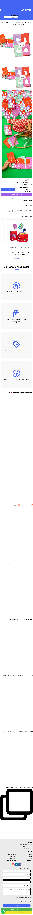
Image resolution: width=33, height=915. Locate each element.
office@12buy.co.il (25, 845)
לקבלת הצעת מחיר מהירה (16, 913)
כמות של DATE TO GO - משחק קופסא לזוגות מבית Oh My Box (24, 189)
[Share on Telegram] (13, 211)
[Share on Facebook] (26, 211)
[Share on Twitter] (24, 211)
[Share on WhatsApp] (15, 211)
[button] (22, 199)
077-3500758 (26, 849)
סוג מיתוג (29, 180)
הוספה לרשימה (8, 189)
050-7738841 (26, 847)
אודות (30, 856)
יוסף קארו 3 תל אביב (25, 851)
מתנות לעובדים (12, 858)
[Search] (17, 18)
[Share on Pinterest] (21, 211)
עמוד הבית (28, 22)
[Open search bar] (11, 13)
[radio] (25, 179)
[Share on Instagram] (10, 211)
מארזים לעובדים (12, 856)
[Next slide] (2, 216)
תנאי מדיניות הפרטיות (7, 901)
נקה (26, 181)
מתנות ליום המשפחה (19, 22)
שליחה (16, 905)
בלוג (31, 859)
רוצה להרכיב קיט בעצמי (16, 194)
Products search (13, 15)
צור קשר (29, 861)
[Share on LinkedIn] (18, 211)
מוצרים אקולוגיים (11, 860)
